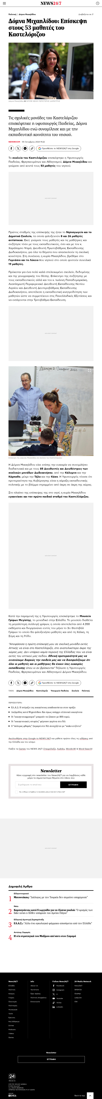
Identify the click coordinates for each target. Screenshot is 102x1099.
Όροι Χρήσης (36, 993)
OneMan (78, 993)
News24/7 (78, 986)
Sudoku (61, 749)
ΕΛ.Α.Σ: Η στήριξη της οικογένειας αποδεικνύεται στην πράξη (43, 707)
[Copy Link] (32, 148)
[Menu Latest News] (97, 3)
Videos (11, 1033)
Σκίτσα (11, 1025)
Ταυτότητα (35, 989)
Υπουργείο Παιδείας (60, 691)
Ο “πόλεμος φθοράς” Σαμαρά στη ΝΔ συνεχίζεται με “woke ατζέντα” (46, 726)
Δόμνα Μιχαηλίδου (27, 14)
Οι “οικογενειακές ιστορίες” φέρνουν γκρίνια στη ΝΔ (38, 721)
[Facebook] (11, 148)
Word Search (85, 749)
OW (76, 1001)
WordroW (71, 749)
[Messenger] (25, 148)
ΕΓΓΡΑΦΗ (51, 1059)
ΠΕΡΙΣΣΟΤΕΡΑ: (15, 703)
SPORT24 (78, 989)
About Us (34, 986)
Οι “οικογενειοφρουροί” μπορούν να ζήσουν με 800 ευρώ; (40, 716)
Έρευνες (11, 1017)
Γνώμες (11, 997)
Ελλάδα (11, 986)
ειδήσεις (84, 738)
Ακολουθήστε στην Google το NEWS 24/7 (29, 738)
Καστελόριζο (42, 691)
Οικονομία (12, 1001)
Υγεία (10, 1013)
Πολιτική (12, 14)
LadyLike (78, 997)
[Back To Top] (90, 1095)
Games (22, 749)
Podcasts (12, 1029)
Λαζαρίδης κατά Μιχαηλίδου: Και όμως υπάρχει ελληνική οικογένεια (46, 712)
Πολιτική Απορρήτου (38, 997)
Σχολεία (75, 691)
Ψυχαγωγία (12, 1009)
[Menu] (4, 3)
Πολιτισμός (12, 1005)
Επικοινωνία (35, 1001)
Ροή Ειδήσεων (14, 1021)
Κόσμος (11, 993)
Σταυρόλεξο (49, 749)
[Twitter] (18, 148)
